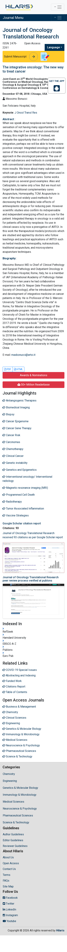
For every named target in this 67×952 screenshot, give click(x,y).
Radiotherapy (13, 501)
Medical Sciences (13, 801)
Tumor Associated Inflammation (24, 508)
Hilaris (60, 930)
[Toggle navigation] (57, 7)
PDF (8, 369)
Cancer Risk (12, 435)
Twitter (9, 903)
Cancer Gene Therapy (18, 428)
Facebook (11, 897)
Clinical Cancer (14, 456)
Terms (6, 875)
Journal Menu (13, 18)
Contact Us (9, 869)
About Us (8, 857)
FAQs (6, 880)
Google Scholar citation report (22, 523)
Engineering (10, 781)
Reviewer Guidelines (15, 846)
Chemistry (9, 774)
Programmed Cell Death (20, 494)
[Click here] (19, 7)
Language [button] (53, 47)
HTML (19, 369)
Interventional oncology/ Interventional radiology (27, 478)
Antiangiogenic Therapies (20, 400)
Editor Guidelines (13, 840)
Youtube (11, 921)
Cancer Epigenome (17, 421)
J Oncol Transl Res (26, 112)
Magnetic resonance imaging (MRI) (26, 487)
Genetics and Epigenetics (21, 469)
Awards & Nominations (33, 375)
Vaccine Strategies (17, 515)
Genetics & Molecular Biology (20, 787)
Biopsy (9, 414)
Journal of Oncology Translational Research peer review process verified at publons (31, 579)
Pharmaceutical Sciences (18, 815)
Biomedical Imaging (17, 407)
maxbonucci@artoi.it (23, 354)
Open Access (11, 863)
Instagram (11, 915)
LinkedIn (10, 909)
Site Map (8, 886)
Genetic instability (16, 462)
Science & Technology (16, 822)
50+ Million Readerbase (35, 384)
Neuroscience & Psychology (20, 808)
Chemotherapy (14, 449)
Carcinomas (12, 442)
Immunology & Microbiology (19, 794)
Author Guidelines (13, 834)
